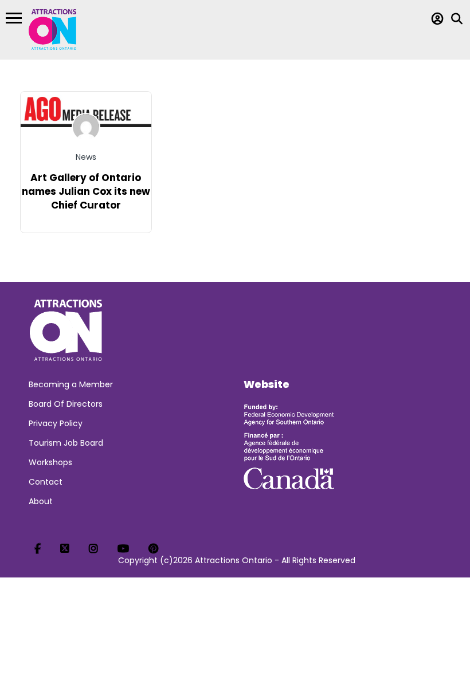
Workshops (50, 462)
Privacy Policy (56, 423)
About (41, 501)
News (86, 157)
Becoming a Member (71, 384)
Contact (45, 482)
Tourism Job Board (66, 443)
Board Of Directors (66, 404)
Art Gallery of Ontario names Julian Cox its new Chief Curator (86, 191)
